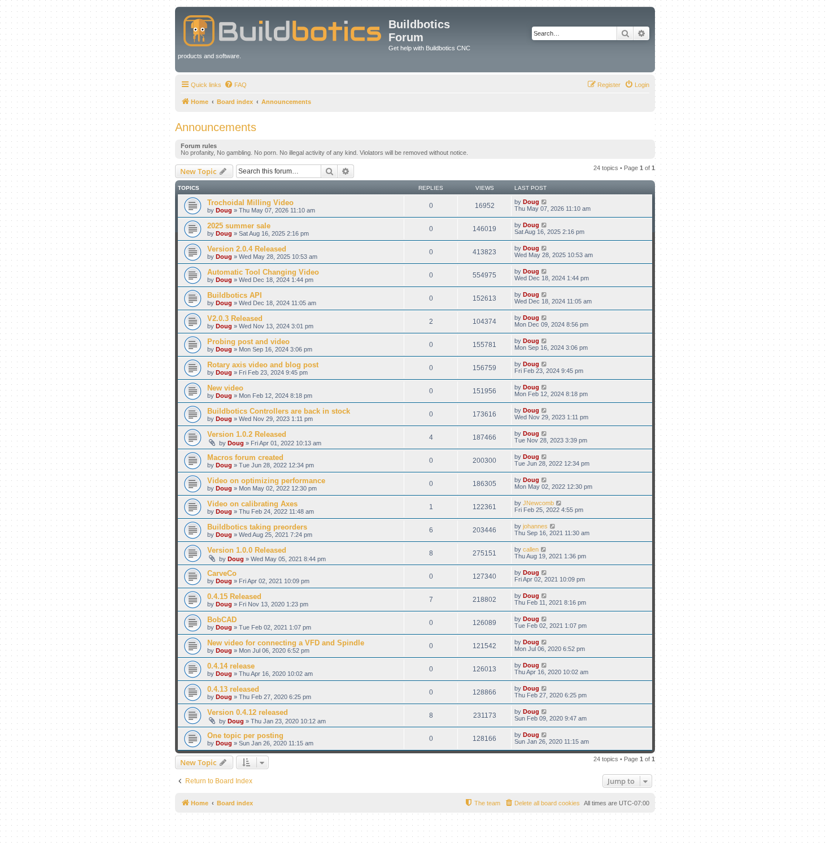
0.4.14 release (231, 666)
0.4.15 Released (234, 596)
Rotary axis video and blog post (262, 365)
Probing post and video (248, 341)
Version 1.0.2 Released (246, 434)
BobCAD (222, 619)
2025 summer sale (238, 226)
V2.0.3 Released (235, 318)
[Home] (283, 28)
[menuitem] (235, 85)
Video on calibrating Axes (252, 504)
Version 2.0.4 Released (246, 249)
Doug (224, 210)
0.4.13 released (233, 689)
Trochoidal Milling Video (250, 202)
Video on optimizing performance (266, 480)
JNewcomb (538, 503)
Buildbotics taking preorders (257, 527)
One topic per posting (245, 735)
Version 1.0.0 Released (246, 550)
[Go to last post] (544, 201)
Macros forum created (245, 457)
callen (531, 549)
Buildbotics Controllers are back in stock (278, 411)
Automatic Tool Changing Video (263, 272)
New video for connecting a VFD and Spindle (285, 643)
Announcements (215, 127)
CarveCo (222, 573)
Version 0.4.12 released (247, 712)
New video (225, 388)
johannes (535, 526)
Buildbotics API (234, 295)
